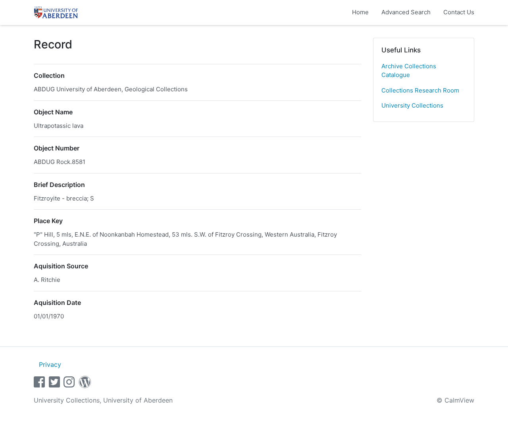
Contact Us (458, 12)
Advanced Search (406, 12)
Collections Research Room (420, 90)
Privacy (50, 364)
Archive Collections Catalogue (408, 70)
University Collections (412, 105)
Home (360, 12)
